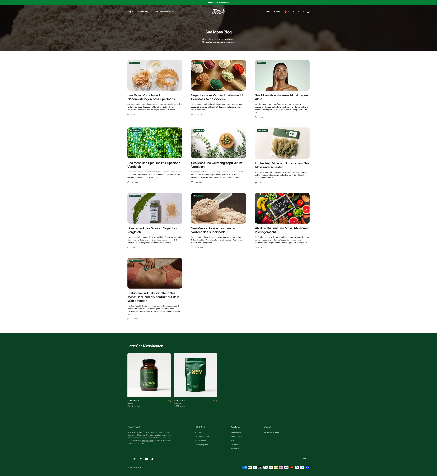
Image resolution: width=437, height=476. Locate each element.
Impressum (235, 449)
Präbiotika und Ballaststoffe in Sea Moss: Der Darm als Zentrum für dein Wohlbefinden (153, 297)
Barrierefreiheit (236, 432)
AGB (232, 441)
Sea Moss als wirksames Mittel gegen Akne (281, 97)
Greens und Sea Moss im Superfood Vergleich (152, 230)
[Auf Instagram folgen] (134, 459)
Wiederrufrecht (236, 436)
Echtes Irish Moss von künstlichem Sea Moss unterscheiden (282, 165)
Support (277, 12)
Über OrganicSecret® (163, 12)
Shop (129, 12)
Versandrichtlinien (202, 436)
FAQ (267, 12)
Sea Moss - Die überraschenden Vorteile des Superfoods (213, 230)
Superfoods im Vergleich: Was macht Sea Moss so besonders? (217, 97)
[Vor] (243, 3)
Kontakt (198, 432)
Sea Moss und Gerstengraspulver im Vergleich (216, 165)
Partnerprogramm (201, 445)
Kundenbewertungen (135, 443)
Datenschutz (235, 445)
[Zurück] (193, 3)
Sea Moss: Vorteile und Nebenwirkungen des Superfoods (151, 97)
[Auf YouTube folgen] (146, 459)
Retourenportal (200, 441)
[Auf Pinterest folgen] (140, 459)
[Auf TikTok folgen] (152, 459)
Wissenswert (143, 12)
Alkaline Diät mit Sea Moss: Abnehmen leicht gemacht (282, 230)
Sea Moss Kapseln (133, 401)
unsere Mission (147, 441)
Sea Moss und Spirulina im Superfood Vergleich (153, 165)
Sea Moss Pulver (179, 401)
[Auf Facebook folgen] (129, 459)
